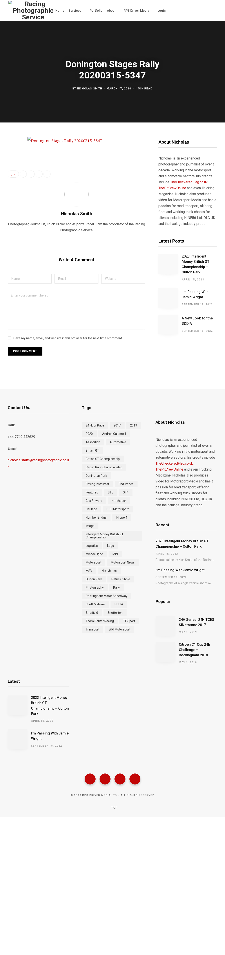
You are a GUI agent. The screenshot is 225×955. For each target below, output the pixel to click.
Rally (116, 587)
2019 (133, 425)
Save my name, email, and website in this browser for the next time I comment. (68, 338)
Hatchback (119, 501)
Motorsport (93, 562)
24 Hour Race (95, 425)
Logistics (92, 545)
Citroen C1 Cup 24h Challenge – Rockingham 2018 (194, 649)
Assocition (93, 442)
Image (90, 526)
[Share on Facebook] (12, 153)
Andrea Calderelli (114, 434)
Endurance (126, 484)
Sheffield (92, 612)
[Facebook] (90, 778)
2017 (117, 425)
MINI (115, 554)
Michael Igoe (94, 554)
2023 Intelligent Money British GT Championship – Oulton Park (195, 264)
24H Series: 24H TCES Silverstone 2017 (196, 622)
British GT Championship (103, 459)
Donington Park (96, 475)
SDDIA (118, 604)
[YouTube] (134, 778)
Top (114, 807)
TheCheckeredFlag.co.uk (189, 182)
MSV (89, 571)
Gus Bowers (94, 501)
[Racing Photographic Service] (33, 10)
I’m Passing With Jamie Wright (195, 294)
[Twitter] (105, 778)
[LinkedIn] (39, 174)
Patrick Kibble (120, 579)
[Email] (12, 188)
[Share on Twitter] (12, 165)
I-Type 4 (121, 517)
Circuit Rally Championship (104, 467)
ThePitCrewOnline (172, 188)
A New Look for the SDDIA (197, 321)
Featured (92, 492)
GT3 (110, 492)
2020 (89, 434)
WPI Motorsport (119, 629)
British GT (92, 450)
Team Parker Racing (100, 621)
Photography (95, 587)
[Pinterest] (12, 176)
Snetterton (115, 612)
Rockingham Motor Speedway (106, 596)
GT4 (126, 492)
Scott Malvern (95, 604)
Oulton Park (94, 579)
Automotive (118, 442)
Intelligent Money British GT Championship (104, 535)
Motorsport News (123, 562)
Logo (110, 545)
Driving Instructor (97, 484)
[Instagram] (119, 778)
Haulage (91, 509)
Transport (92, 629)
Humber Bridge (96, 517)
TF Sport (129, 621)
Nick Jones (109, 571)
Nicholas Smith (89, 88)
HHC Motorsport (118, 509)
